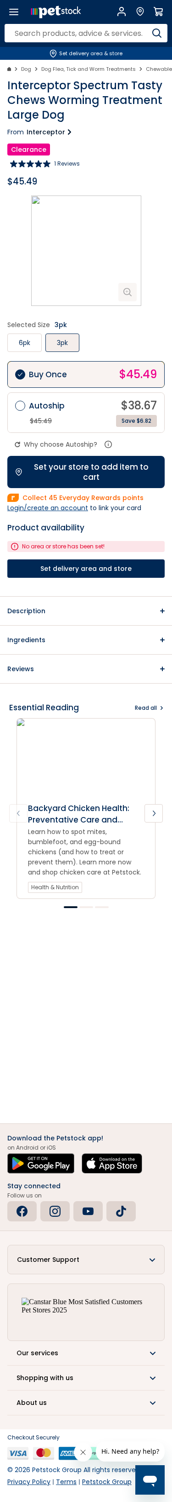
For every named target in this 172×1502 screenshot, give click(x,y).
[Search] (157, 33)
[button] (86, 611)
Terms (66, 1481)
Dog (26, 69)
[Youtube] (88, 1211)
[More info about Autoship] (108, 444)
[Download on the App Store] (112, 1163)
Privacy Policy (28, 1481)
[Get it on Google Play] (40, 1163)
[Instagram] (55, 1211)
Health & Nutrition (55, 887)
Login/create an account (47, 507)
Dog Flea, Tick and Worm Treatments (88, 69)
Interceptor (46, 132)
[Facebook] (22, 1211)
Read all (146, 708)
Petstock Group (107, 1481)
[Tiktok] (121, 1211)
